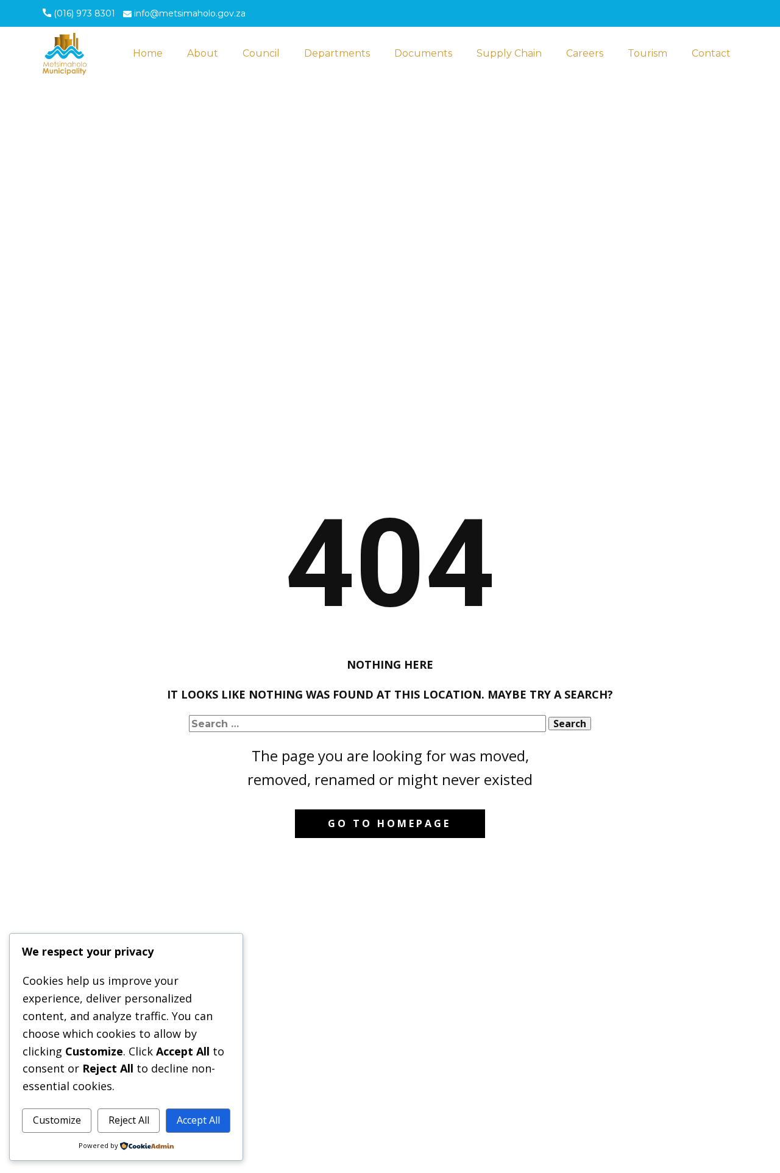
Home (148, 53)
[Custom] (687, 14)
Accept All (198, 1120)
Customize (57, 1120)
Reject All (128, 1120)
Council (261, 53)
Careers (584, 53)
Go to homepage (389, 823)
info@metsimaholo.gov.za (189, 13)
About (202, 53)
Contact (711, 53)
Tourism (647, 53)
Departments (337, 53)
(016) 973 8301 (83, 13)
